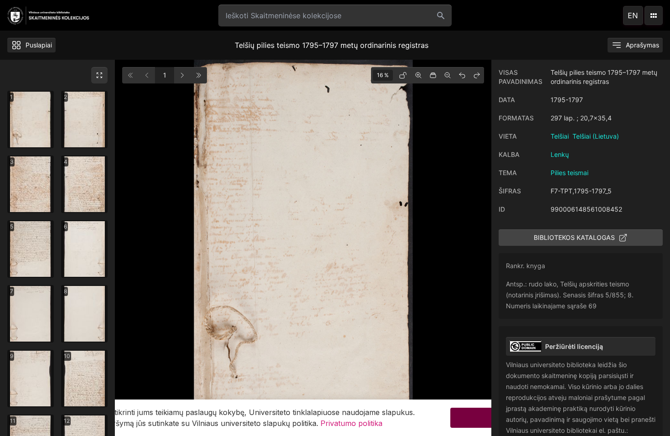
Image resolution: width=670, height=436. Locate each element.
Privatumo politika (351, 423)
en (633, 15)
